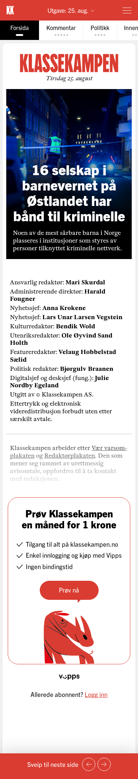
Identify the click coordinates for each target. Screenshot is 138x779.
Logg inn (96, 694)
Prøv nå (69, 590)
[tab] (19, 30)
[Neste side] (104, 764)
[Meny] (127, 10)
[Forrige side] (88, 764)
